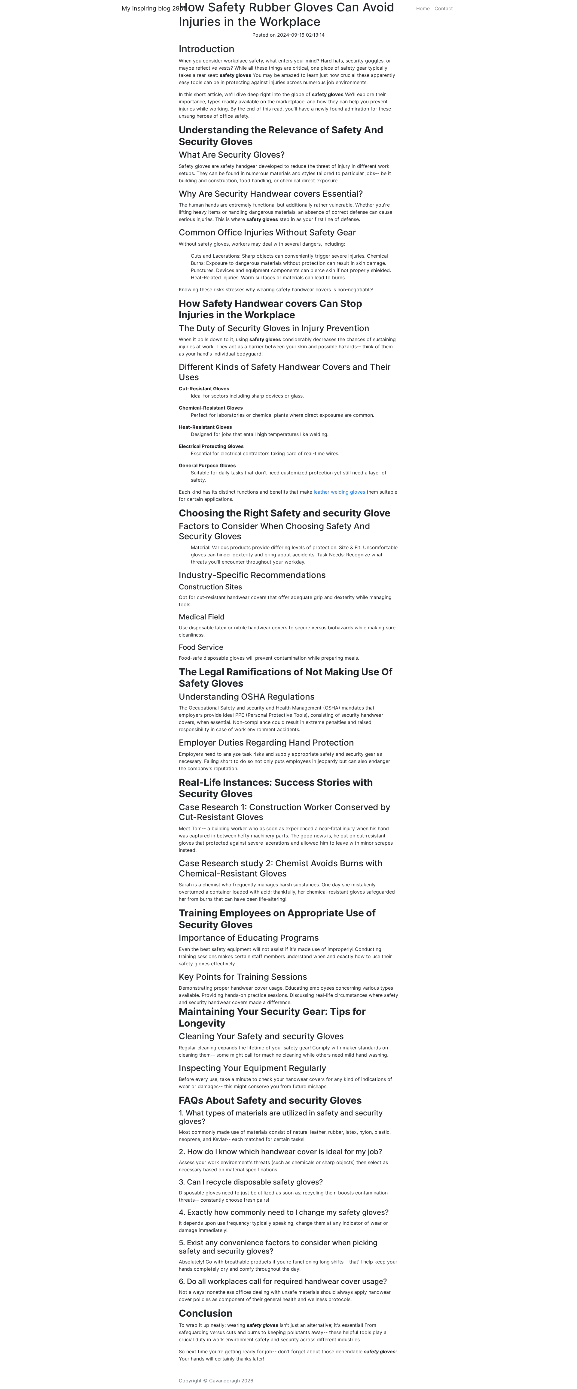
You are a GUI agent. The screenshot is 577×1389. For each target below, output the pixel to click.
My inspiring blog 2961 (154, 8)
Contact (444, 8)
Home (423, 8)
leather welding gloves (339, 492)
